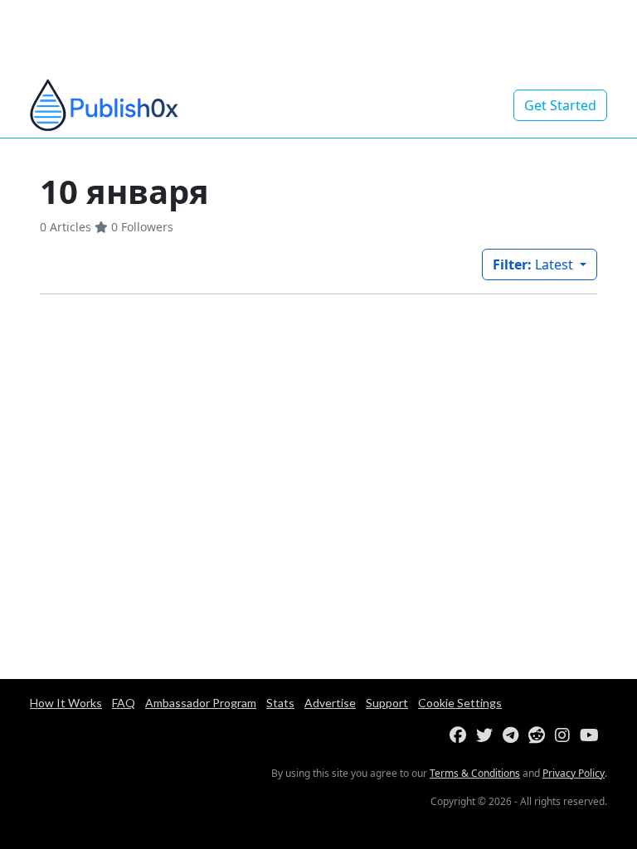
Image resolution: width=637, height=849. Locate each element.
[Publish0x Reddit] (540, 735)
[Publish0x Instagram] (565, 735)
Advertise (330, 703)
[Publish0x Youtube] (592, 735)
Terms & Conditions (475, 773)
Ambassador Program (200, 703)
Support (387, 703)
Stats (280, 703)
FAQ (123, 703)
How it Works (66, 703)
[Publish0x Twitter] (487, 735)
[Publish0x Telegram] (514, 735)
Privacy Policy (573, 773)
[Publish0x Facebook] (461, 735)
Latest (534, 264)
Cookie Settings (460, 703)
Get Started (560, 105)
